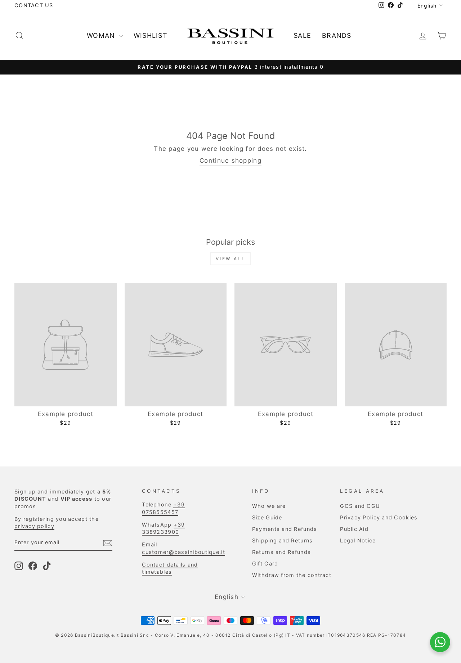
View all (231, 258)
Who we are (269, 506)
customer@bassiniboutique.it (183, 552)
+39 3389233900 (163, 528)
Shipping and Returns (282, 540)
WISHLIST (150, 35)
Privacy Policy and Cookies (378, 517)
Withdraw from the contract (291, 575)
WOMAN (102, 35)
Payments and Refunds (284, 529)
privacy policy (34, 526)
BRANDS (337, 35)
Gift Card (265, 563)
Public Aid (354, 529)
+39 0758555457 (163, 508)
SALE (302, 35)
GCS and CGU (360, 506)
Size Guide (267, 517)
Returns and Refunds (281, 552)
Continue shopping (230, 160)
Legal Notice (358, 540)
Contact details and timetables (170, 568)
